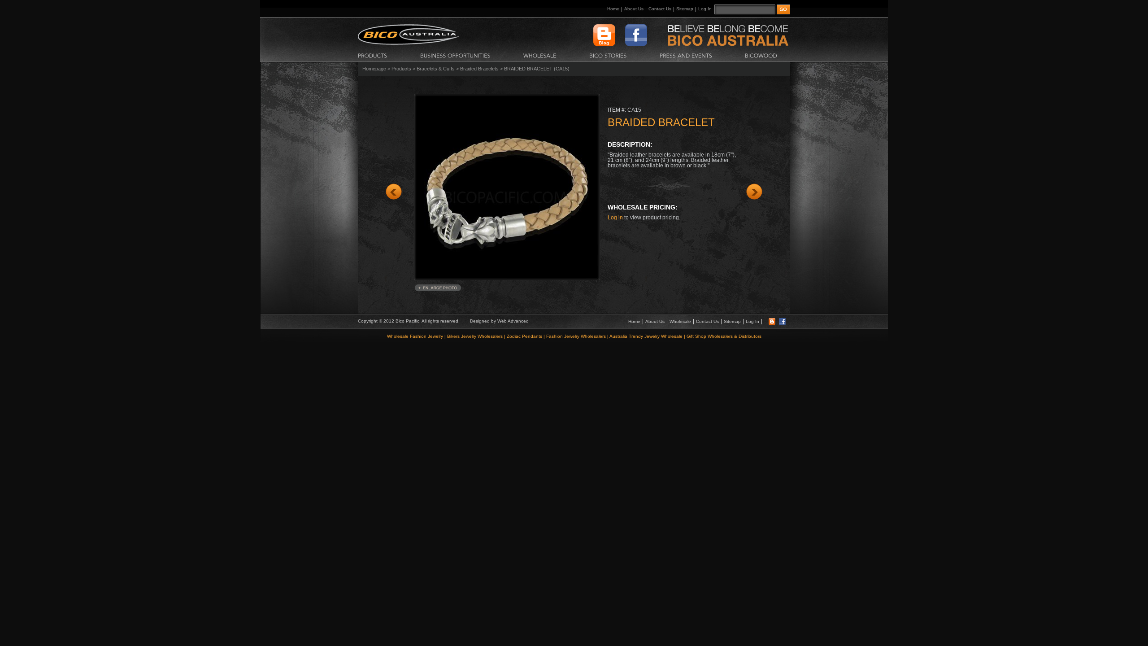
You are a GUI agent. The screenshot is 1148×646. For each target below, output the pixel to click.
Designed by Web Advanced (499, 321)
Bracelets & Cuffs (436, 68)
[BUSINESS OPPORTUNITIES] (455, 55)
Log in (615, 217)
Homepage (374, 68)
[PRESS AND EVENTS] (686, 55)
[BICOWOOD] (761, 55)
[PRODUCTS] (372, 55)
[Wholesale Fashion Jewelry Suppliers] (408, 43)
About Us (634, 8)
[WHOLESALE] (540, 55)
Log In (705, 8)
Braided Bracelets (479, 68)
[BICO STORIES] (608, 55)
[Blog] (772, 323)
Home (613, 8)
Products (401, 68)
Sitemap (684, 8)
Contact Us (659, 8)
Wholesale (680, 321)
